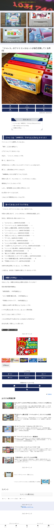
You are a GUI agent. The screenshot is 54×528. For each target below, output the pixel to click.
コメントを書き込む (27, 494)
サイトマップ (40, 523)
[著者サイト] (14, 385)
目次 (24, 119)
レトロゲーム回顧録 (13, 329)
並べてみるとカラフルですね (21, 125)
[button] (50, 277)
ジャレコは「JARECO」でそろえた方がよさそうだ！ (27, 123)
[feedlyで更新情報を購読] (39, 385)
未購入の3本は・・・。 (20, 128)
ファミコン (5, 329)
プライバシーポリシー (14, 523)
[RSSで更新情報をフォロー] (27, 389)
